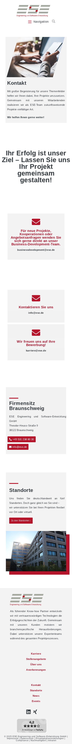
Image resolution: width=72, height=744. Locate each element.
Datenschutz (27, 738)
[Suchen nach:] (52, 21)
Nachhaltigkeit (38, 740)
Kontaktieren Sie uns (36, 307)
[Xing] (35, 711)
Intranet (52, 740)
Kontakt (36, 685)
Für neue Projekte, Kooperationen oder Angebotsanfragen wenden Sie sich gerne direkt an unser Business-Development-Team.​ (36, 237)
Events (36, 701)
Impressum (12, 738)
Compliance (22, 740)
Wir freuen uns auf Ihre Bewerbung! (36, 343)
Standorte (36, 690)
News (36, 695)
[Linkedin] (28, 711)
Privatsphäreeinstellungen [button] (50, 738)
